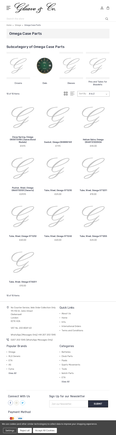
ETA (10, 360)
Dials (44, 83)
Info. (64, 322)
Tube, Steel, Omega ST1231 (93, 190)
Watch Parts (68, 373)
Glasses (71, 83)
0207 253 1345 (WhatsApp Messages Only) (32, 340)
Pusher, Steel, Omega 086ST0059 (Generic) (23, 189)
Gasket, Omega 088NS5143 (58, 142)
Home (64, 317)
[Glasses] (71, 65)
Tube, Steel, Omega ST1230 (58, 190)
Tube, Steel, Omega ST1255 (93, 236)
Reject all (25, 430)
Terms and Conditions (72, 330)
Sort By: (82, 93)
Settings (10, 430)
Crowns (18, 83)
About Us (66, 313)
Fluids (64, 360)
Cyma (11, 369)
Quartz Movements (71, 364)
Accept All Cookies (45, 430)
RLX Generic (14, 356)
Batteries (66, 352)
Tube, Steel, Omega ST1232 (22, 236)
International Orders (71, 326)
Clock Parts (67, 356)
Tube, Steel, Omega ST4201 (23, 282)
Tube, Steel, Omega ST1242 (58, 236)
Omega (11, 352)
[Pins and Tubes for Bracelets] (97, 65)
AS (9, 364)
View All (12, 373)
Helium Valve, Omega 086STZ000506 (93, 140)
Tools (64, 369)
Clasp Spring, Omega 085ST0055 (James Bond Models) (23, 139)
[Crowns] (18, 65)
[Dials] (45, 65)
